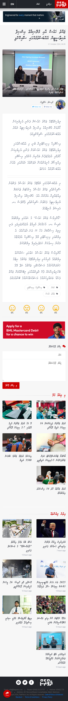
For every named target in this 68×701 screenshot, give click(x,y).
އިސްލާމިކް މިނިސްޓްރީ (35, 287)
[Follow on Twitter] (24, 682)
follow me (48, 107)
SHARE (7, 695)
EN (12, 4)
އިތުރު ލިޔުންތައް (58, 514)
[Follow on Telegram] (18, 682)
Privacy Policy (47, 697)
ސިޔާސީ (48, 4)
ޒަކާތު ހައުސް (51, 294)
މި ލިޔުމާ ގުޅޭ (59, 395)
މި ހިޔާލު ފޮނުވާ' (11, 385)
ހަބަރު (38, 4)
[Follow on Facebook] (31, 682)
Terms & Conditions (32, 697)
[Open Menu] (4, 4)
